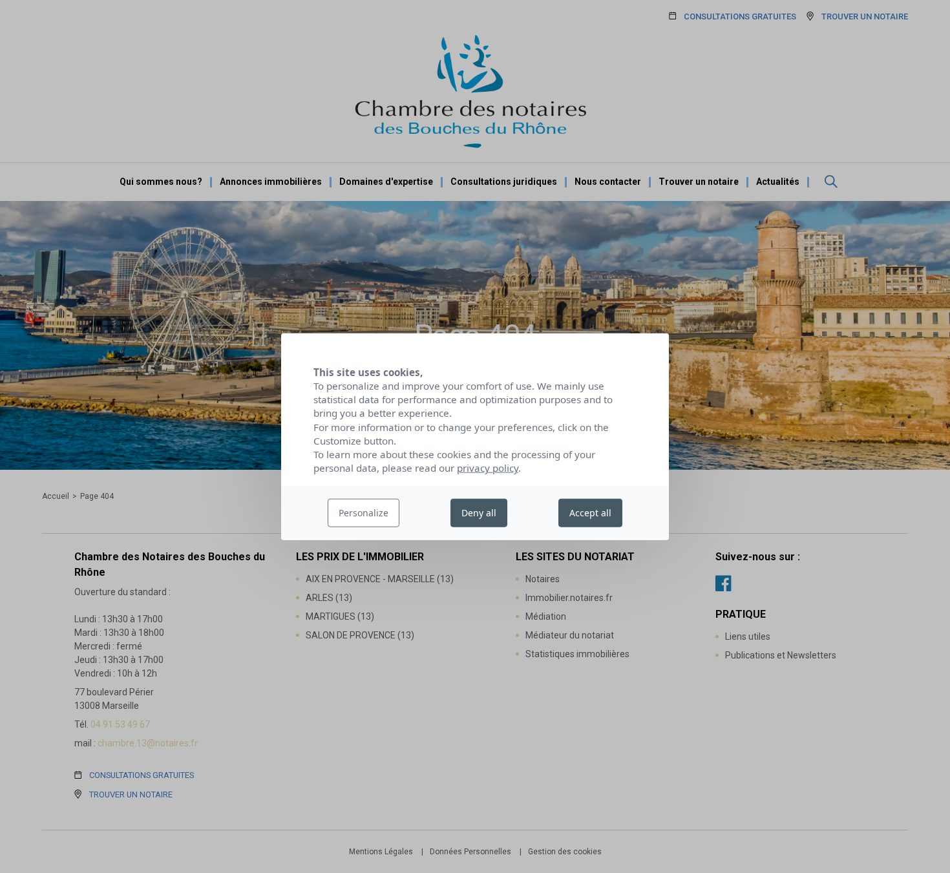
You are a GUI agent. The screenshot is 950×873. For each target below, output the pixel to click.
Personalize (363, 513)
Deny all (478, 513)
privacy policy (487, 467)
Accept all (590, 513)
